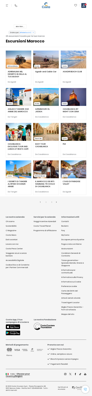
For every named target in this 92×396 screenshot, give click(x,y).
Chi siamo (10, 221)
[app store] (13, 327)
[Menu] (7, 5)
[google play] (13, 333)
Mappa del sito (67, 314)
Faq (63, 230)
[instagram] (65, 374)
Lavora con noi (12, 244)
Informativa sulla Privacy (72, 277)
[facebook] (75, 374)
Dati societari (11, 239)
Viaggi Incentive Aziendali (45, 221)
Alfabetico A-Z (25, 32)
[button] (75, 5)
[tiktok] (80, 374)
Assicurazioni (67, 248)
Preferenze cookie (69, 286)
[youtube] (85, 374)
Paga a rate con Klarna (71, 244)
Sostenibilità (11, 226)
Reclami (64, 226)
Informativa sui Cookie (71, 282)
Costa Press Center (14, 248)
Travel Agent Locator (70, 302)
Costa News (11, 235)
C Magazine (11, 230)
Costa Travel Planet (42, 226)
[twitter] (70, 374)
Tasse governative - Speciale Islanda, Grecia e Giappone (72, 263)
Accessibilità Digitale (15, 260)
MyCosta (65, 235)
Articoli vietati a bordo (70, 298)
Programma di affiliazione (45, 230)
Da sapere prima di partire (72, 239)
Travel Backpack (75, 5)
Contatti (65, 221)
